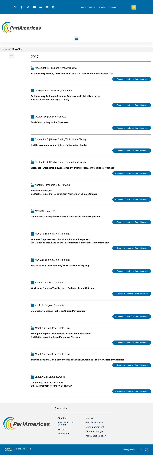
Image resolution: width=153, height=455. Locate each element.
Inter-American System (66, 423)
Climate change (94, 431)
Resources (64, 433)
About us (62, 418)
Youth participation (95, 436)
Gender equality (94, 422)
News (61, 429)
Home (4, 49)
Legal (139, 450)
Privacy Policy (128, 450)
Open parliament (94, 427)
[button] (133, 7)
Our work (90, 418)
